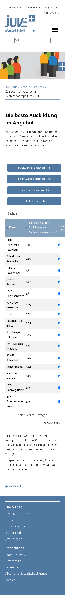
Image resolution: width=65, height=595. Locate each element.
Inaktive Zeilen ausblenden (32, 179)
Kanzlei (13, 227)
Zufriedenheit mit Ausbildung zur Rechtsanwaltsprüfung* (43, 227)
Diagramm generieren (32, 190)
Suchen (12, 213)
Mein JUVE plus (51, 13)
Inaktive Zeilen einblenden (32, 168)
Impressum (12, 567)
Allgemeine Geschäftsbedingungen (26, 573)
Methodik (15, 486)
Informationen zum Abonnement (24, 8)
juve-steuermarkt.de (17, 526)
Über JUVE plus (50, 8)
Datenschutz (13, 561)
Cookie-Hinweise (16, 554)
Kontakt (10, 580)
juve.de (9, 520)
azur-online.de (13, 532)
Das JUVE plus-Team (18, 514)
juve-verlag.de (13, 539)
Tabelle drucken (32, 201)
